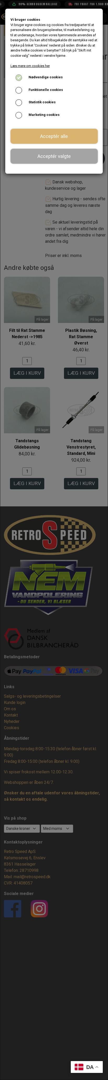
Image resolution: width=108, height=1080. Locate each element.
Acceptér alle (54, 136)
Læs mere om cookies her (30, 66)
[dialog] (54, 540)
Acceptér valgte (54, 156)
